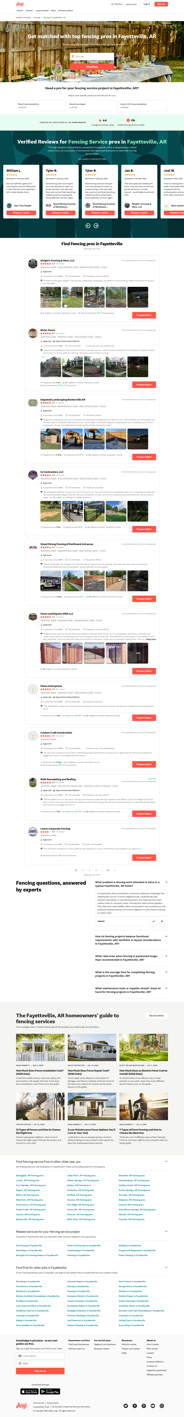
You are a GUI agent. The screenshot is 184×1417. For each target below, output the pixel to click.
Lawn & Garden (42, 10)
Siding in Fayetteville (26, 1320)
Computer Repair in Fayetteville (134, 1305)
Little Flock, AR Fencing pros (81, 1175)
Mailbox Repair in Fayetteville (133, 1296)
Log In (147, 4)
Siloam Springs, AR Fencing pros (83, 1180)
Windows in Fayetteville (130, 1291)
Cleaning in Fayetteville (27, 1315)
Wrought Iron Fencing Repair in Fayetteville (37, 1255)
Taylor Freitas (23, 1124)
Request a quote (21, 212)
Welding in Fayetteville (130, 1245)
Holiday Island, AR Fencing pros (134, 1185)
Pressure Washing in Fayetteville (83, 1315)
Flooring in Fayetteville (78, 1291)
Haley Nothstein (76, 1065)
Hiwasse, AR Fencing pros (80, 1214)
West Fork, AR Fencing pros (29, 1199)
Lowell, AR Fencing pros (28, 1180)
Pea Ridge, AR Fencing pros (80, 1204)
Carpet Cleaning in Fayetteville (82, 1301)
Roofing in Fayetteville (27, 1301)
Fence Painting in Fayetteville (133, 1255)
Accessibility (41, 1407)
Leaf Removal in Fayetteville (81, 1320)
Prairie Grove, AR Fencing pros (31, 1204)
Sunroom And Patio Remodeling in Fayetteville (141, 1310)
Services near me (76, 1348)
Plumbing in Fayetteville (28, 1281)
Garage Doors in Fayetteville (133, 1286)
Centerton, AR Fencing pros (80, 1190)
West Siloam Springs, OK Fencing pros (137, 1209)
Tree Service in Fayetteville (29, 1286)
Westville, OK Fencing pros (132, 1175)
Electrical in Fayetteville (28, 1291)
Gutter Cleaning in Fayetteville (133, 1301)
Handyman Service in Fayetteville (32, 1310)
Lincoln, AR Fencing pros (28, 1214)
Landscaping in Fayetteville (80, 1250)
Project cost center (131, 1348)
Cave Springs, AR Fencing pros (31, 1185)
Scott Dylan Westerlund (132, 1065)
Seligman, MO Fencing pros (132, 1199)
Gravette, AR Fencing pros (131, 1195)
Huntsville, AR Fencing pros (80, 1209)
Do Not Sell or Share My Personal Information (71, 1407)
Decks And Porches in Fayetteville (83, 1245)
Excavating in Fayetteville (131, 1325)
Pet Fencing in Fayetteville (29, 1245)
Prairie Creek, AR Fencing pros (31, 1209)
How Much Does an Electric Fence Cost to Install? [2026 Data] (143, 1072)
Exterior (29, 10)
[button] (50, 297)
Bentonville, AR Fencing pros (30, 1219)
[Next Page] (114, 870)
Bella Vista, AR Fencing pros (81, 1219)
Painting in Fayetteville (78, 1255)
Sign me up (40, 1371)
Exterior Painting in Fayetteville (82, 1325)
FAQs (124, 1353)
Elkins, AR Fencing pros (27, 1195)
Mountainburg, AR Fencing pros (134, 1180)
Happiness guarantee (157, 1370)
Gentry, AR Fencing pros (79, 1185)
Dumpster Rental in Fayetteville (82, 1296)
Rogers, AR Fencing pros (28, 1190)
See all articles (156, 1015)
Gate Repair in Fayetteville (29, 1250)
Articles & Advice (65, 10)
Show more (151, 639)
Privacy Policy (53, 1403)
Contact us (152, 1366)
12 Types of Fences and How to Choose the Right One (38, 1131)
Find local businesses (78, 1344)
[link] (9, 205)
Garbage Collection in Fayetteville (83, 1310)
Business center (101, 1348)
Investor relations (155, 1361)
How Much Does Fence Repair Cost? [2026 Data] (88, 1072)
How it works (153, 1344)
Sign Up (161, 4)
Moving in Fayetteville (78, 1286)
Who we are (152, 1348)
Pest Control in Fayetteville (132, 1281)
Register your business (105, 1344)
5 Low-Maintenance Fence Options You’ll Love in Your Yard (91, 1131)
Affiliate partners (155, 1374)
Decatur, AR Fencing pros (79, 1199)
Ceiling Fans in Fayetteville (132, 1320)
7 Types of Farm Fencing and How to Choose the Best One (140, 1131)
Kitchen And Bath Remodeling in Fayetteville (37, 1296)
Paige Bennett (23, 1065)
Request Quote (144, 315)
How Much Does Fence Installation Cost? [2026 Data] (39, 1072)
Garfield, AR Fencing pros (79, 1195)
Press (149, 1357)
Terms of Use (38, 1403)
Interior (20, 10)
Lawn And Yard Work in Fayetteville (33, 1305)
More (53, 10)
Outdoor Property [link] (23, 17)
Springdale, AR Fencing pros (30, 1175)
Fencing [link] (37, 17)
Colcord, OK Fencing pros (131, 1204)
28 (108, 870)
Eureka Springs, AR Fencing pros (134, 1190)
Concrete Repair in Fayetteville (82, 1281)
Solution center (129, 1344)
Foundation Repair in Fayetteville (83, 1305)
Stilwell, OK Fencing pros (131, 1214)
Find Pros (92, 66)
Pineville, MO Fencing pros (132, 1219)
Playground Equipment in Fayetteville (137, 1250)
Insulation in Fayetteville (131, 1315)
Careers (150, 1353)
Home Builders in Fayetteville (30, 1325)
